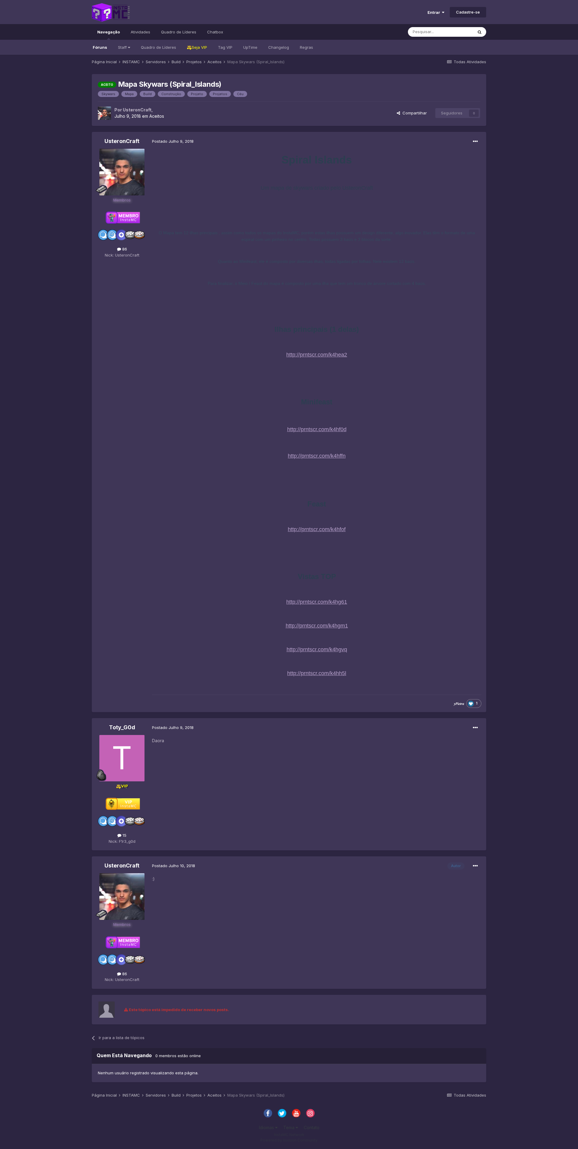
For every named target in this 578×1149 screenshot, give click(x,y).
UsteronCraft (137, 109)
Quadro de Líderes (158, 47)
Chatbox (215, 32)
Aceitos (156, 116)
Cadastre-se (468, 12)
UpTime (250, 47)
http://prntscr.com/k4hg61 (316, 602)
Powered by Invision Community (289, 1140)
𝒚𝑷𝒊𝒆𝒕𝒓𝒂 (459, 703)
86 (124, 249)
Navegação (108, 32)
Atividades (140, 32)
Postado (173, 141)
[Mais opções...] (475, 141)
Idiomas (267, 1127)
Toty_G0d (122, 727)
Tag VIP (225, 47)
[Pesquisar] (479, 32)
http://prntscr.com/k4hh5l (316, 673)
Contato (311, 1127)
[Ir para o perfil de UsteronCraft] (104, 113)
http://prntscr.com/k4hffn (317, 456)
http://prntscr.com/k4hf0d (316, 429)
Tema (289, 1127)
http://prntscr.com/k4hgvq (317, 649)
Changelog (278, 47)
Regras (306, 47)
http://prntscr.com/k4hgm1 (317, 626)
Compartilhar (413, 113)
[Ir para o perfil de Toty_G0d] (121, 758)
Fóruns (100, 47)
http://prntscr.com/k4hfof (317, 529)
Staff (123, 47)
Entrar (434, 12)
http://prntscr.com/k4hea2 (316, 355)
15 (123, 835)
